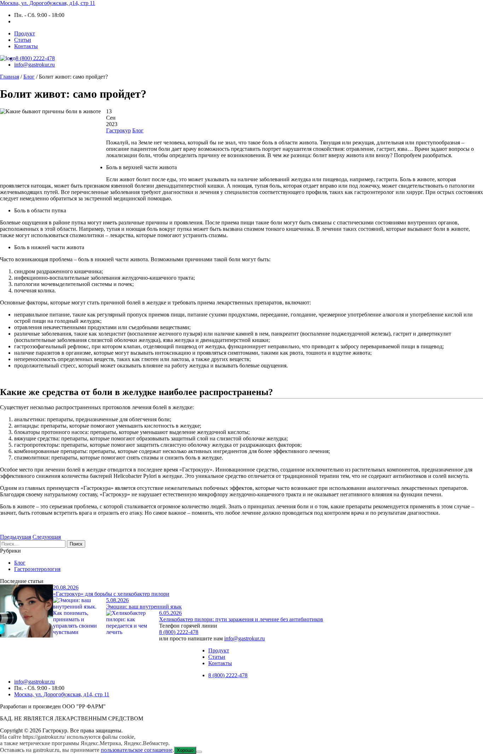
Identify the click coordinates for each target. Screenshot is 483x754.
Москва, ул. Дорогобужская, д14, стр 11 (47, 3)
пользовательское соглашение (137, 750)
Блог (138, 130)
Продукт (24, 33)
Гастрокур (118, 130)
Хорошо (185, 750)
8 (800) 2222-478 (35, 58)
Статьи (22, 40)
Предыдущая (15, 537)
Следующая (47, 537)
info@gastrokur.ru (34, 65)
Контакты (26, 46)
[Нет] (199, 752)
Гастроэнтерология (37, 569)
